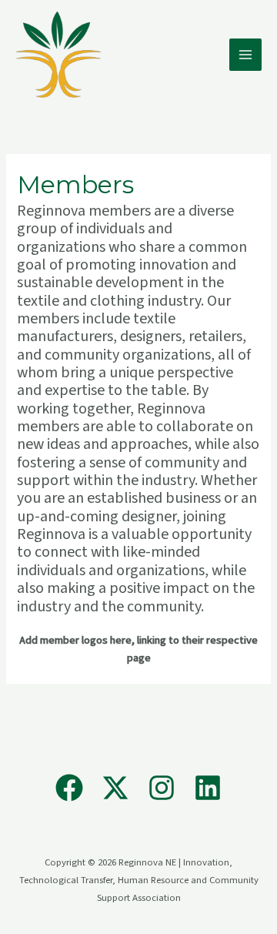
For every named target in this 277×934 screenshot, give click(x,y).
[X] (115, 788)
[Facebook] (69, 788)
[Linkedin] (208, 788)
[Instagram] (161, 788)
